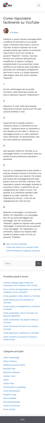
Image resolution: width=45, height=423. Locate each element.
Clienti (6, 380)
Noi (10, 5)
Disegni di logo (9, 394)
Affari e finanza (10, 361)
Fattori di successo (11, 406)
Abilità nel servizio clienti (14, 365)
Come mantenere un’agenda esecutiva (23, 251)
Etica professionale (11, 402)
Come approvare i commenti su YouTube (21, 333)
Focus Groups (9, 409)
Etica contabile (9, 398)
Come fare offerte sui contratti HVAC (22, 247)
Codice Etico (8, 383)
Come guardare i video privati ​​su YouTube (21, 296)
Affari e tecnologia (11, 358)
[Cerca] (38, 263)
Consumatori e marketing (14, 387)
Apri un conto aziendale (16, 244)
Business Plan (9, 369)
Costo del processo (11, 391)
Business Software (11, 372)
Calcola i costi (9, 376)
